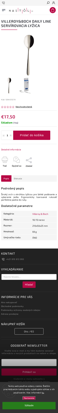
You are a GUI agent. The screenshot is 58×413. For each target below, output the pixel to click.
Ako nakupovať (9, 302)
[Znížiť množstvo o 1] (3, 135)
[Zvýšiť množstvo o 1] (10, 135)
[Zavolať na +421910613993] (4, 2)
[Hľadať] (48, 3)
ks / (29, 331)
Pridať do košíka (32, 135)
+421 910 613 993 (15, 259)
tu (43, 392)
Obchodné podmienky (12, 306)
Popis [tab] (6, 178)
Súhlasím (29, 405)
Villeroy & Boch (40, 214)
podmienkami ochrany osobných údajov (29, 381)
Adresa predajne (10, 314)
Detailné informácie (11, 149)
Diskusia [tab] (18, 178)
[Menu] (3, 9)
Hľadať (29, 284)
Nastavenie (29, 398)
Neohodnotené (24, 107)
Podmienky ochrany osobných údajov (20, 310)
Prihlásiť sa (29, 372)
